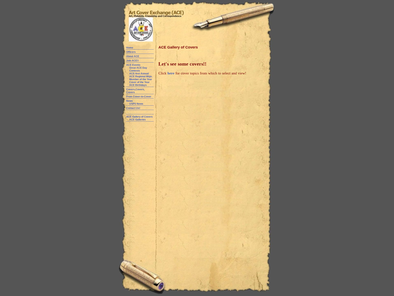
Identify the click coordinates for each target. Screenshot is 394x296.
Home (129, 47)
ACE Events (133, 65)
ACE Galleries (137, 119)
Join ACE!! (132, 60)
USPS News (136, 103)
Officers (131, 52)
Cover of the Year (139, 82)
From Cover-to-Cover (138, 96)
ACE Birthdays (138, 85)
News (129, 100)
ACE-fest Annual (139, 73)
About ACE (132, 56)
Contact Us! (133, 108)
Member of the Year (140, 79)
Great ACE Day (138, 67)
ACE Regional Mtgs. (140, 76)
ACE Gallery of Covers (139, 116)
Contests (134, 70)
